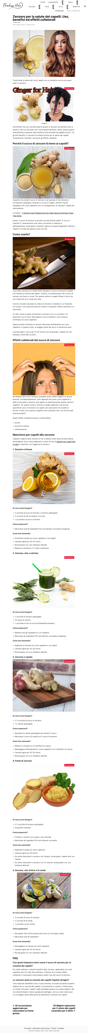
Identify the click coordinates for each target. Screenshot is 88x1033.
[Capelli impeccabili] (13, 6)
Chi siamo (27, 1028)
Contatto (61, 1028)
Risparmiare (70, 88)
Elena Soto (18, 22)
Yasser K (44, 123)
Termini (53, 1028)
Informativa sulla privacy (41, 1028)
